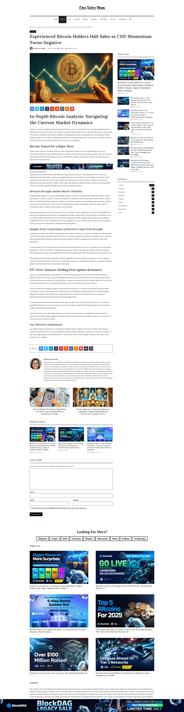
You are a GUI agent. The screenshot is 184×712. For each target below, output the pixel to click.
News (121, 202)
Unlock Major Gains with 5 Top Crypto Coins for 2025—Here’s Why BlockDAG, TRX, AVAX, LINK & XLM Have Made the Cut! (142, 127)
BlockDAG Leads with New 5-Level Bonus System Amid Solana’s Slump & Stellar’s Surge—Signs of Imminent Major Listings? (42, 447)
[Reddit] (57, 109)
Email (32, 500)
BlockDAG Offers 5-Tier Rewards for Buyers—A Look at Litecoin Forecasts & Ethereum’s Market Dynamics (99, 447)
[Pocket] (72, 109)
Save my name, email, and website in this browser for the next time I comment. (59, 508)
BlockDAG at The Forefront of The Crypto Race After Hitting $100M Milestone (142, 140)
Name (32, 492)
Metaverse (103, 19)
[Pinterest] (52, 109)
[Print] (91, 348)
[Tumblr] (47, 109)
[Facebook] (32, 109)
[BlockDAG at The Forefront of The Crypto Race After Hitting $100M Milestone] (123, 141)
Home (55, 19)
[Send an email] (44, 48)
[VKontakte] (62, 109)
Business (94, 19)
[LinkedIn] (42, 109)
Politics (113, 19)
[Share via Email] (86, 348)
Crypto (62, 19)
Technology (123, 19)
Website (76, 500)
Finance (85, 19)
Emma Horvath (38, 48)
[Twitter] (37, 109)
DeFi (69, 19)
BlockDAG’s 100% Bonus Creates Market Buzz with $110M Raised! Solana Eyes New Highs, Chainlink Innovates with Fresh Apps (142, 164)
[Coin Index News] (92, 8)
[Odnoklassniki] (67, 109)
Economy (77, 19)
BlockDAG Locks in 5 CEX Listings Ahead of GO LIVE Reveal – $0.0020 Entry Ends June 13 (70, 446)
